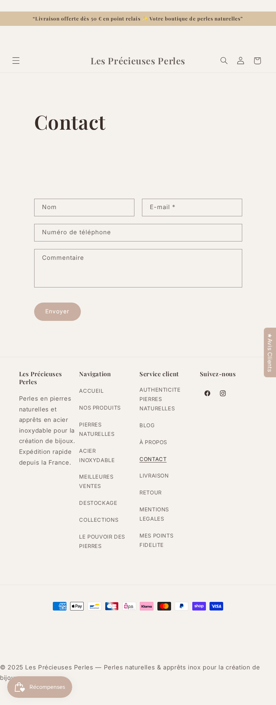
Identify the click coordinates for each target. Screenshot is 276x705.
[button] (16, 60)
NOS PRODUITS (100, 408)
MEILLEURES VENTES (96, 481)
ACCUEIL (91, 391)
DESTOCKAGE (98, 503)
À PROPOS (153, 442)
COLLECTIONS (98, 520)
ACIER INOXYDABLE (97, 456)
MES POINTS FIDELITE (156, 540)
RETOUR (150, 492)
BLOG (147, 425)
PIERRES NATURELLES (96, 429)
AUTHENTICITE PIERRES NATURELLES (160, 399)
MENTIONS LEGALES (154, 514)
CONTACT (152, 459)
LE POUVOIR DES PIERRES (102, 541)
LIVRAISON (154, 476)
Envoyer (57, 311)
